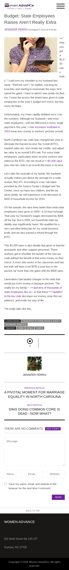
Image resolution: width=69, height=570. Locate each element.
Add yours (53, 429)
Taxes (39, 328)
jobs (21, 328)
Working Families (16, 324)
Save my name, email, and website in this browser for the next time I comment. (33, 486)
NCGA (30, 328)
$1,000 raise (55, 160)
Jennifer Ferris (16, 29)
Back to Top (33, 511)
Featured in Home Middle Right (41, 321)
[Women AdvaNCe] (19, 6)
